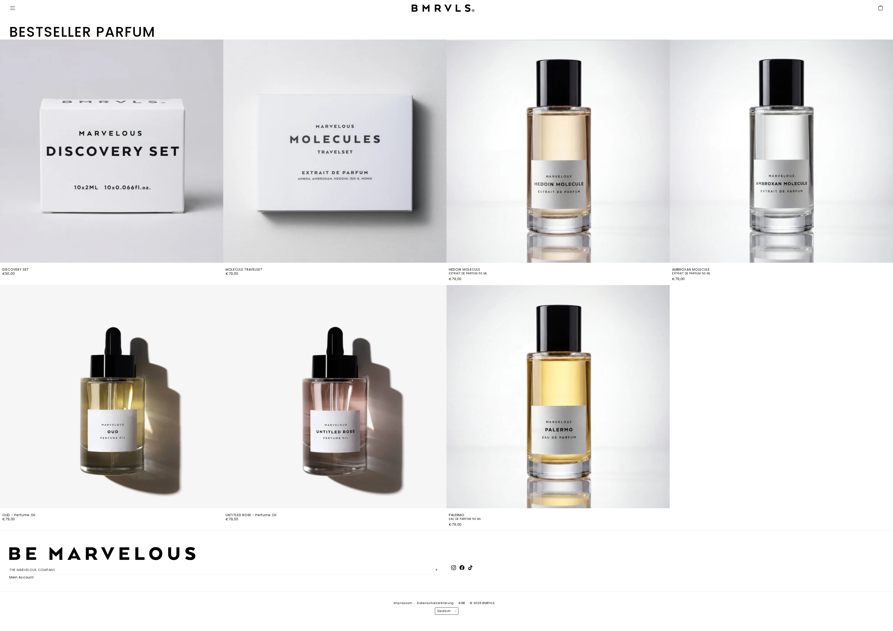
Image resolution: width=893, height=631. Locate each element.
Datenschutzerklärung (435, 603)
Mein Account (21, 577)
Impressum (403, 603)
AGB (461, 603)
